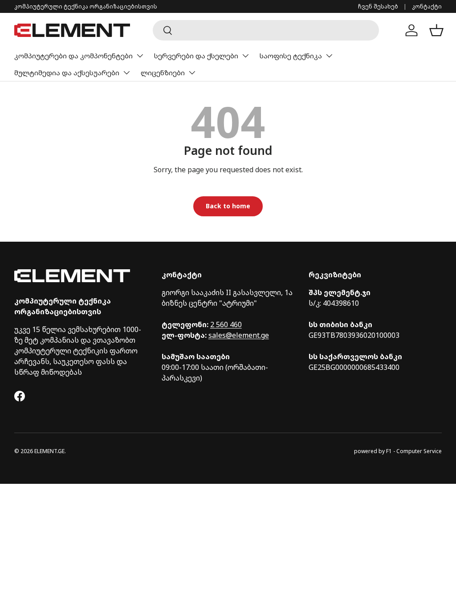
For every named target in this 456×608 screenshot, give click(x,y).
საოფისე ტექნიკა (291, 55)
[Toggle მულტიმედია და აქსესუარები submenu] (126, 72)
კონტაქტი (427, 6)
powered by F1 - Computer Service (398, 451)
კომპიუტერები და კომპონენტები (73, 55)
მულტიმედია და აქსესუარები (66, 72)
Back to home (228, 206)
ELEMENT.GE (49, 451)
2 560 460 (226, 324)
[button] (436, 30)
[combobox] (266, 30)
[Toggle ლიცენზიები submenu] (192, 72)
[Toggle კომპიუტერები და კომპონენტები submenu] (139, 55)
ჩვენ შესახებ (378, 6)
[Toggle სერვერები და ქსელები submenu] (245, 55)
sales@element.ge (238, 335)
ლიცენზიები (163, 72)
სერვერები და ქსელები (196, 55)
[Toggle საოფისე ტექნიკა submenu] (329, 55)
